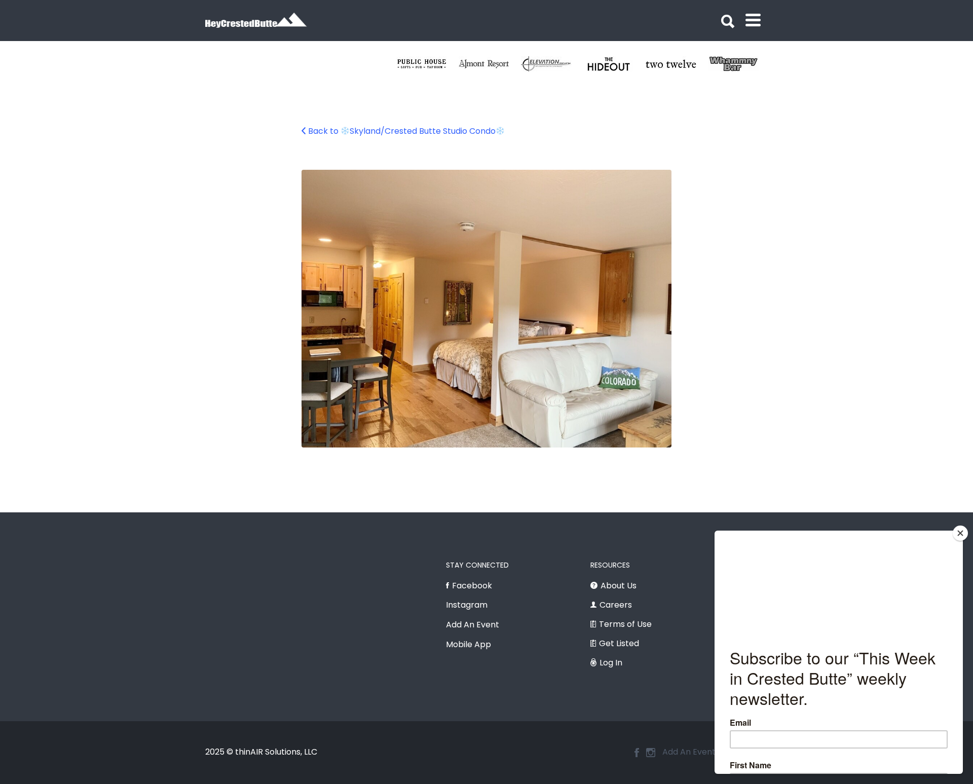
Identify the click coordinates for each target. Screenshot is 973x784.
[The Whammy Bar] (739, 63)
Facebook (472, 585)
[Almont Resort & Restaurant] (490, 63)
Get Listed (619, 643)
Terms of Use (625, 624)
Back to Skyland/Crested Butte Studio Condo (402, 131)
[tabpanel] (677, 63)
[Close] (960, 533)
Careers (616, 605)
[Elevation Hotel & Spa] (552, 63)
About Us (619, 585)
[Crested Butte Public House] (427, 63)
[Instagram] (650, 752)
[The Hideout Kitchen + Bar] (614, 63)
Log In (611, 662)
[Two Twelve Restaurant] (677, 63)
